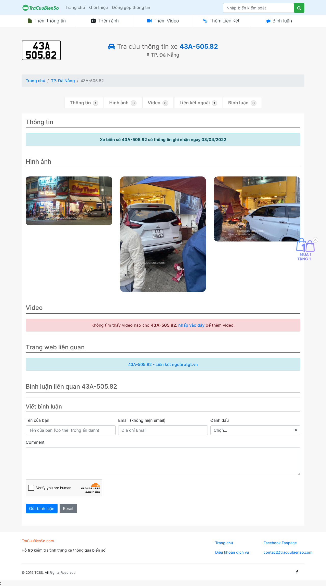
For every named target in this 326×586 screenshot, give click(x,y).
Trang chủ (75, 7)
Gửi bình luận (41, 508)
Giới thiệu (98, 7)
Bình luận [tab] (241, 102)
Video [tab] (157, 102)
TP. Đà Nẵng (63, 80)
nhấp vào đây (191, 325)
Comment (35, 442)
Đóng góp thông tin (131, 7)
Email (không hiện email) (142, 420)
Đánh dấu (219, 420)
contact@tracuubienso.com (288, 552)
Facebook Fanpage (280, 543)
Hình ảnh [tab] (122, 102)
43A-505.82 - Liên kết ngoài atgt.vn (163, 364)
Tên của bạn (37, 420)
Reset (68, 508)
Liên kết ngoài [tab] (197, 102)
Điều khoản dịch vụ (232, 552)
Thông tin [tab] (83, 102)
